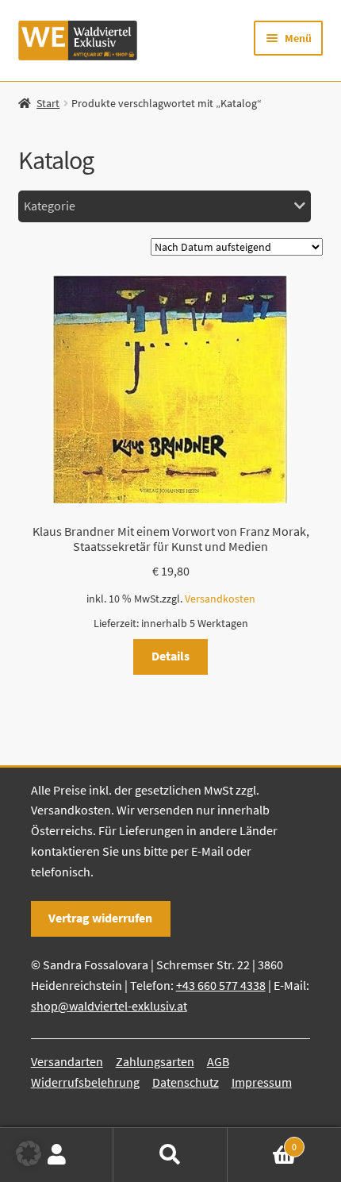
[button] (28, 1153)
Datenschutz (185, 1082)
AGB (218, 1061)
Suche (170, 1155)
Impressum (262, 1082)
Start (47, 103)
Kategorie (49, 206)
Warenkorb (262, 1141)
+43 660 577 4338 (221, 985)
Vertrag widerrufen (100, 918)
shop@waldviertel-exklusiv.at (109, 1006)
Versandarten (67, 1061)
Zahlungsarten (155, 1061)
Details (170, 656)
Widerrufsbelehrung (85, 1082)
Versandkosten (220, 598)
